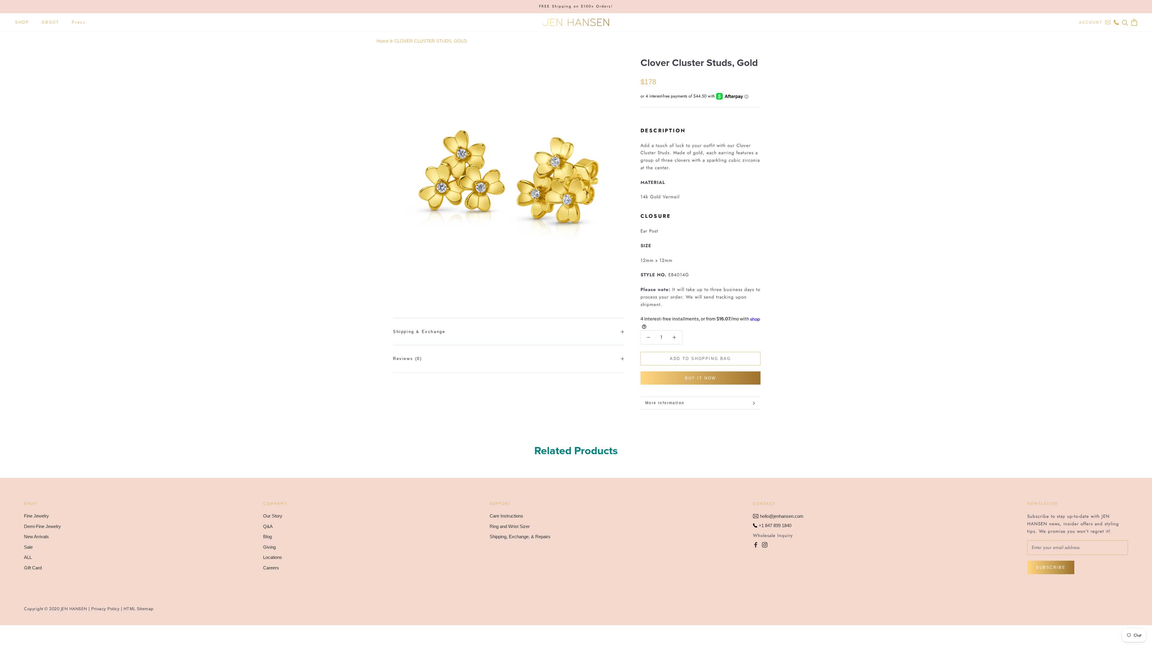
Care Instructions (506, 515)
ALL (28, 557)
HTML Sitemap (139, 608)
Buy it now (700, 378)
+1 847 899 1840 (775, 525)
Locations (272, 557)
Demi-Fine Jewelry (42, 526)
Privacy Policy (105, 608)
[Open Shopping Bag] (1134, 22)
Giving (269, 547)
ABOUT (50, 22)
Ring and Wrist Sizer (510, 526)
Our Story (272, 515)
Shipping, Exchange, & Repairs (520, 536)
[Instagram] (764, 544)
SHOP (22, 22)
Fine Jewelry (36, 515)
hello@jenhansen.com (781, 516)
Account (1090, 22)
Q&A (268, 526)
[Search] (1125, 22)
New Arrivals (36, 536)
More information (664, 403)
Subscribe (1051, 567)
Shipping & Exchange (419, 331)
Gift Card (33, 567)
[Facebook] (755, 544)
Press (79, 22)
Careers (271, 567)
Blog (267, 536)
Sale (28, 547)
